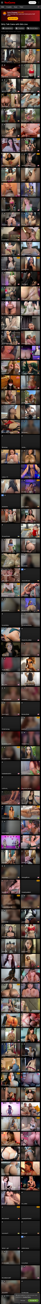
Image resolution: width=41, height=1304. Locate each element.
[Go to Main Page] (12, 3)
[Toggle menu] (2, 2)
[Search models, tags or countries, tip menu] (38, 7)
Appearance (8, 28)
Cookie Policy (27, 1297)
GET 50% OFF (13, 18)
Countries (21, 28)
